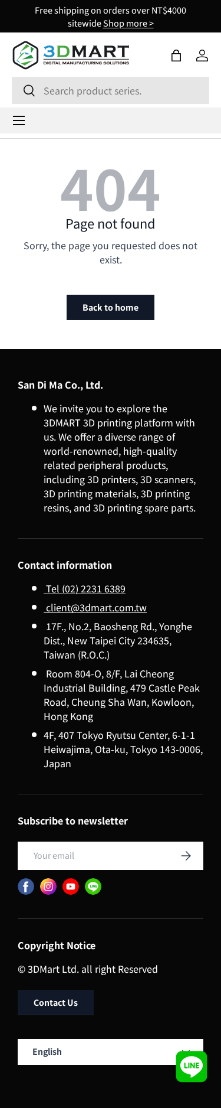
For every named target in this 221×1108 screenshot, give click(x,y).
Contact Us (56, 1002)
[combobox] (110, 90)
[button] (176, 56)
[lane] (93, 886)
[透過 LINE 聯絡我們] (191, 1066)
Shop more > (128, 23)
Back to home (110, 307)
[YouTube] (70, 886)
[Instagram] (48, 886)
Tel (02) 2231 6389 (85, 588)
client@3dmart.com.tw (95, 607)
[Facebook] (26, 886)
